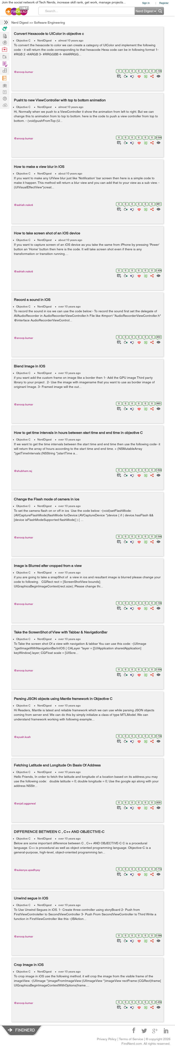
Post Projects (4, 35)
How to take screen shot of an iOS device (47, 233)
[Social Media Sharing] (151, 76)
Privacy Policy (106, 1039)
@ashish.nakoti (23, 205)
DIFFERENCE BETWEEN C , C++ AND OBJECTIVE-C (59, 831)
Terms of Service (131, 1039)
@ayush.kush (22, 737)
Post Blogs (4, 105)
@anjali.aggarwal (25, 803)
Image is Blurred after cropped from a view (48, 565)
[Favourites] (138, 76)
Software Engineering (49, 22)
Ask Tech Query (4, 98)
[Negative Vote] (132, 76)
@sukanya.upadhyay (27, 870)
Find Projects (4, 56)
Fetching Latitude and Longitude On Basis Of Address (57, 765)
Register (164, 2)
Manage (4, 63)
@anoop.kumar (23, 72)
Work (4, 49)
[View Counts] (158, 76)
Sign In (146, 2)
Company (4, 71)
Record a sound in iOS (32, 299)
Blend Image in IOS (29, 366)
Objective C (23, 40)
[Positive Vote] (125, 76)
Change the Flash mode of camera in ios (46, 499)
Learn (4, 78)
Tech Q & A (4, 92)
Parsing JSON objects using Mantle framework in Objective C (63, 698)
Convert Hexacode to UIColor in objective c (49, 33)
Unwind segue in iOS (31, 898)
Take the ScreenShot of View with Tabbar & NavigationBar (60, 632)
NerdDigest (44, 40)
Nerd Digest (19, 22)
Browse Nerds (4, 42)
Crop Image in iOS (29, 965)
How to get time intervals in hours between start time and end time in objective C (78, 432)
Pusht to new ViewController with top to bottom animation (60, 100)
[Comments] (145, 76)
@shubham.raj (23, 471)
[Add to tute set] (118, 76)
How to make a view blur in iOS (39, 166)
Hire (4, 28)
